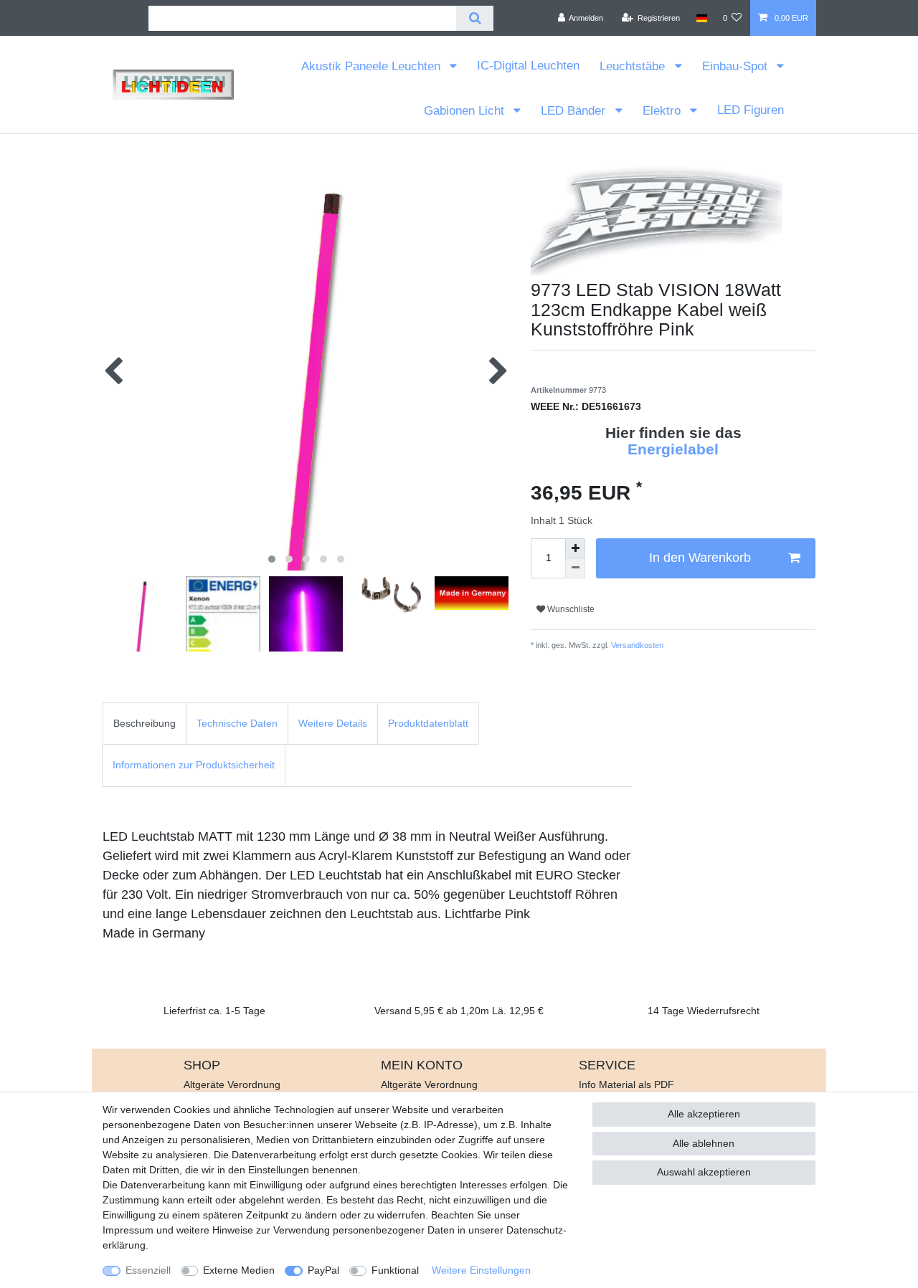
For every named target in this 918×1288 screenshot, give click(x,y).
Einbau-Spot (736, 66)
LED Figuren (750, 110)
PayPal (323, 1270)
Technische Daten (237, 723)
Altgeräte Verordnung (232, 1084)
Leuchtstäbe (634, 66)
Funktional (395, 1270)
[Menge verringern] (575, 568)
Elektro (663, 111)
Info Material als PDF (626, 1084)
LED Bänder (575, 111)
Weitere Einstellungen (481, 1270)
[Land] (701, 18)
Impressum (128, 1230)
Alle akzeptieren (704, 1114)
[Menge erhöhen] (575, 548)
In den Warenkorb (700, 557)
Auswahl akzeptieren (704, 1172)
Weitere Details (332, 723)
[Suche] (474, 18)
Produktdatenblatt (428, 723)
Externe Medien (239, 1270)
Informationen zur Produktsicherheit (194, 765)
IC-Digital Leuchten (528, 65)
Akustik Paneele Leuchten (372, 66)
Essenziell (148, 1270)
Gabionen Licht (466, 111)
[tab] (144, 723)
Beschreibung (144, 723)
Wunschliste (570, 609)
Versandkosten (636, 645)
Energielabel (673, 449)
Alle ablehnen (703, 1143)
